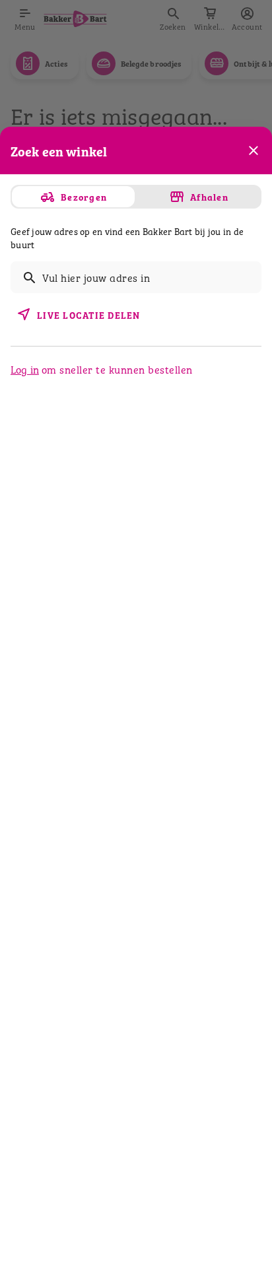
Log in (25, 369)
